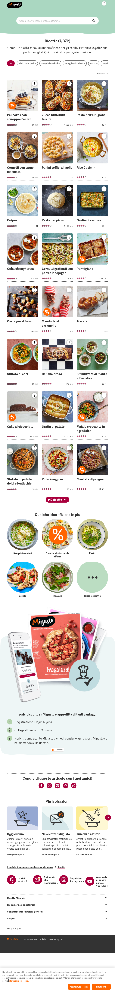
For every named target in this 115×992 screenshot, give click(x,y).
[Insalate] (57, 579)
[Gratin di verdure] (92, 208)
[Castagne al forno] (22, 311)
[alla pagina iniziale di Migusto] (14, 3)
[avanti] (108, 817)
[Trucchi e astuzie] (92, 831)
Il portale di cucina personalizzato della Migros (30, 867)
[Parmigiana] (92, 258)
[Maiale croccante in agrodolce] (92, 416)
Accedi (60, 750)
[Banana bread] (57, 364)
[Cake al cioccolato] (22, 416)
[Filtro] (11, 63)
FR (14, 928)
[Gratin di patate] (57, 416)
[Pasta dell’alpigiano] (92, 105)
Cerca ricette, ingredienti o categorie (57, 20)
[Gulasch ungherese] (22, 258)
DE (8, 928)
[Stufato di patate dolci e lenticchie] (22, 469)
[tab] (57, 897)
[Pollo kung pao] (57, 469)
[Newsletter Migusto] (57, 831)
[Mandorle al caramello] (57, 311)
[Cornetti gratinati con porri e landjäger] (57, 258)
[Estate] (22, 579)
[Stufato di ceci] (22, 364)
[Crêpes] (22, 208)
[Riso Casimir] (92, 157)
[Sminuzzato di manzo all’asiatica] (92, 364)
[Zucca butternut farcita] (57, 105)
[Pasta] (92, 538)
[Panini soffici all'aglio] (57, 157)
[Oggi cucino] (22, 831)
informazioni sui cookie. (19, 980)
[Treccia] (92, 311)
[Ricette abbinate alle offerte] (57, 538)
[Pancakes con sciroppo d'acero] (22, 105)
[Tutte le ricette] (92, 579)
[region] (57, 980)
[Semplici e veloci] (22, 538)
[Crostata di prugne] (92, 469)
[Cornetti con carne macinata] (22, 157)
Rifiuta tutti (101, 986)
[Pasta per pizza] (57, 208)
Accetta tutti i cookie (79, 986)
